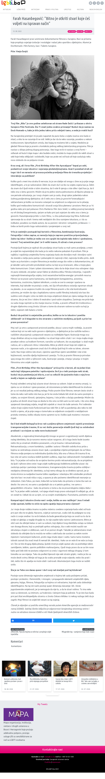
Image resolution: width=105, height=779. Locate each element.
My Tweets (43, 704)
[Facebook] (94, 3)
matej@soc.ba (49, 757)
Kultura (80, 31)
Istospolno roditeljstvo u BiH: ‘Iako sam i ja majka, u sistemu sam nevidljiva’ (90, 681)
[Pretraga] (102, 3)
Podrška (48, 762)
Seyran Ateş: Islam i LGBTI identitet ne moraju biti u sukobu (64, 681)
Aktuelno (71, 31)
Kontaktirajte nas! (52, 749)
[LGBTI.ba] (26, 3)
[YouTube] (90, 3)
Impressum (56, 762)
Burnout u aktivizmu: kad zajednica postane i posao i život (13, 681)
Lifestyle (88, 31)
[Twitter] (98, 3)
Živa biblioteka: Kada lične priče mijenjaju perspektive (39, 680)
